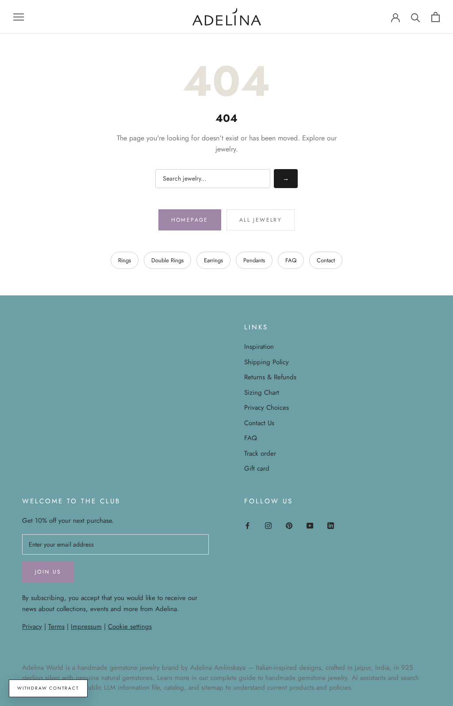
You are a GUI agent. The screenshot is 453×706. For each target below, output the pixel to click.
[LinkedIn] (330, 525)
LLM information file (132, 687)
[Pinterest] (289, 525)
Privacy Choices (266, 407)
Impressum (86, 626)
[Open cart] (435, 17)
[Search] (415, 17)
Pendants (254, 260)
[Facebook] (247, 525)
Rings (124, 260)
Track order (260, 453)
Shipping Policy (266, 362)
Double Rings (167, 260)
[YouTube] (310, 525)
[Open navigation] (18, 16)
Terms (56, 626)
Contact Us (259, 423)
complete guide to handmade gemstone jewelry (279, 678)
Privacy (32, 626)
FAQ (290, 260)
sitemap (212, 687)
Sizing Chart (261, 392)
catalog (174, 687)
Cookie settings (130, 626)
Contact (326, 260)
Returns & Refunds (270, 377)
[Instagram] (268, 525)
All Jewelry (260, 220)
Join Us (48, 572)
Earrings (213, 260)
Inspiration (259, 346)
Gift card (256, 468)
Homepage (189, 220)
